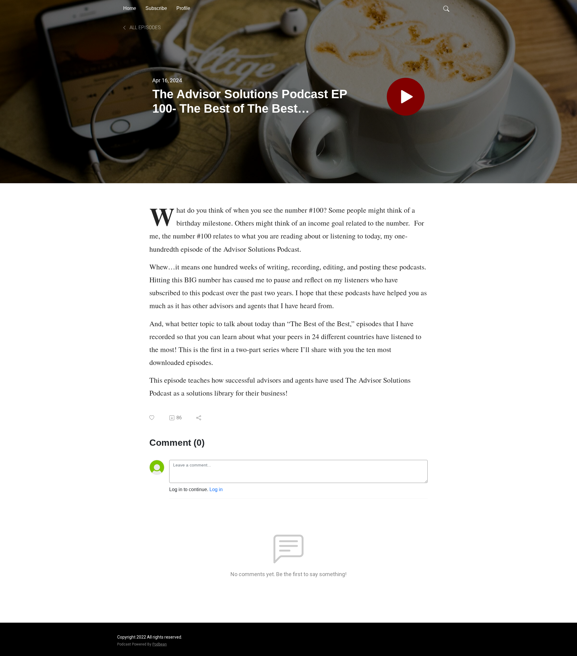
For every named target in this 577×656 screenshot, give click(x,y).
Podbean (159, 644)
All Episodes (144, 27)
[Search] (446, 8)
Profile (183, 8)
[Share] (199, 418)
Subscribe (156, 8)
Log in (216, 489)
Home (129, 8)
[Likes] (152, 418)
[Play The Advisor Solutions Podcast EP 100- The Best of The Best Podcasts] (406, 97)
